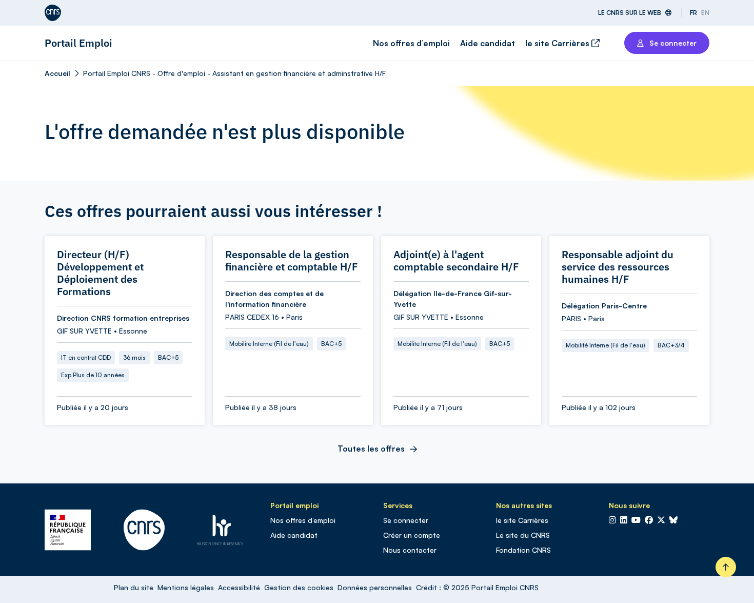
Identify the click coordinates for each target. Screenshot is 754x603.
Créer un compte (411, 535)
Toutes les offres (371, 448)
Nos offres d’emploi (411, 43)
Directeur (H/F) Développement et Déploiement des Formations (100, 273)
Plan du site (133, 587)
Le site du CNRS (523, 535)
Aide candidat (487, 43)
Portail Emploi (78, 43)
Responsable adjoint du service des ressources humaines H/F (617, 266)
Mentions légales (185, 587)
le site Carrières (558, 43)
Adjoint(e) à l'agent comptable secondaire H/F (456, 260)
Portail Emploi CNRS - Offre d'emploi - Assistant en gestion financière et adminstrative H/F (234, 73)
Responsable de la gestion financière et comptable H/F (291, 260)
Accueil (57, 73)
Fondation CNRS (523, 550)
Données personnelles (375, 587)
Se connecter (405, 520)
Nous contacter (409, 550)
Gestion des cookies (298, 587)
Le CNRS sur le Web (629, 12)
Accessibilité (239, 587)
